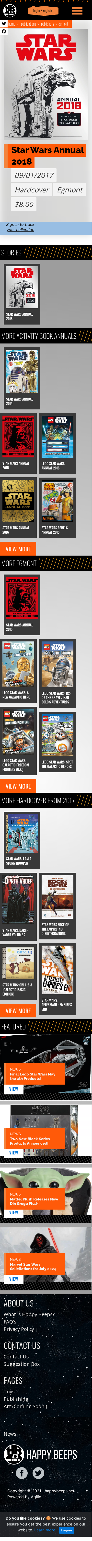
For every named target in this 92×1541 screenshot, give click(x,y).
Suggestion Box (22, 1364)
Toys (9, 1391)
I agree (66, 1530)
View (13, 1089)
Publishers (47, 24)
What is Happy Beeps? (29, 1314)
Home (11, 24)
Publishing (16, 1399)
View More (18, 548)
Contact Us (16, 1356)
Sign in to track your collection (20, 227)
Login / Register (42, 10)
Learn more (44, 1529)
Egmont (63, 24)
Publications (28, 24)
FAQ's (10, 1321)
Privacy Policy (19, 1329)
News (10, 1434)
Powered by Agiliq (24, 1496)
